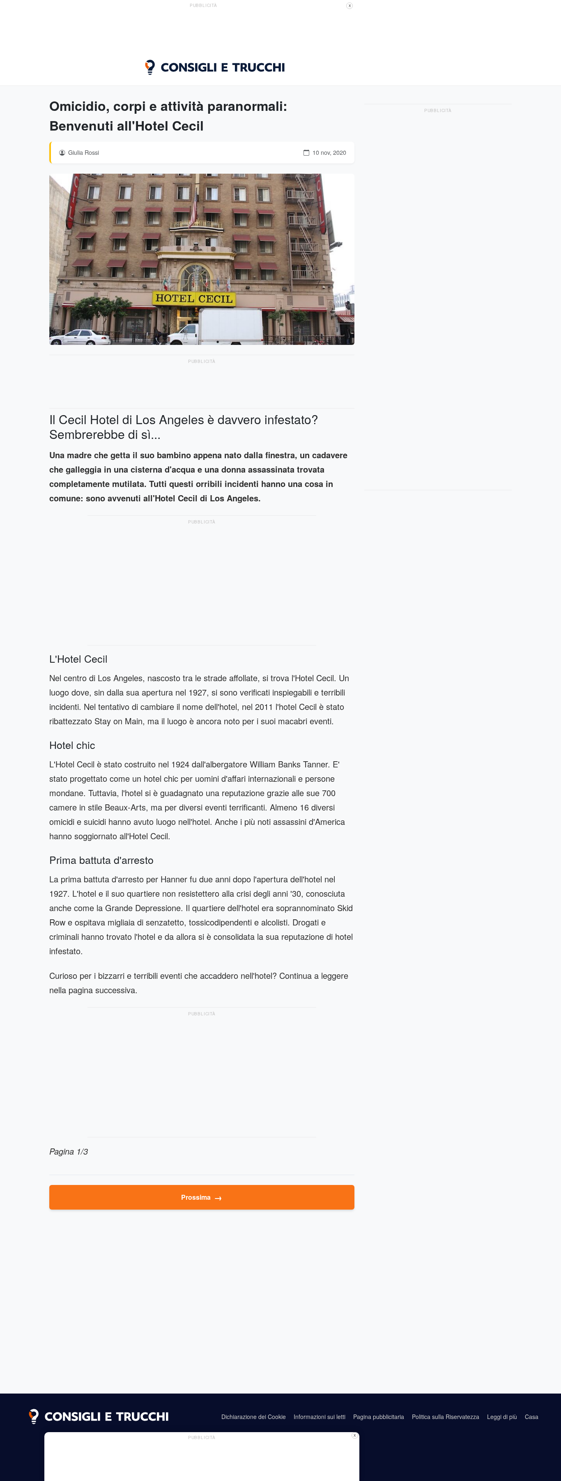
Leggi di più (502, 1416)
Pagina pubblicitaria (378, 1416)
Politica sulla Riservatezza (445, 1416)
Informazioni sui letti (319, 1416)
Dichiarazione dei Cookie (253, 1416)
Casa (531, 1416)
